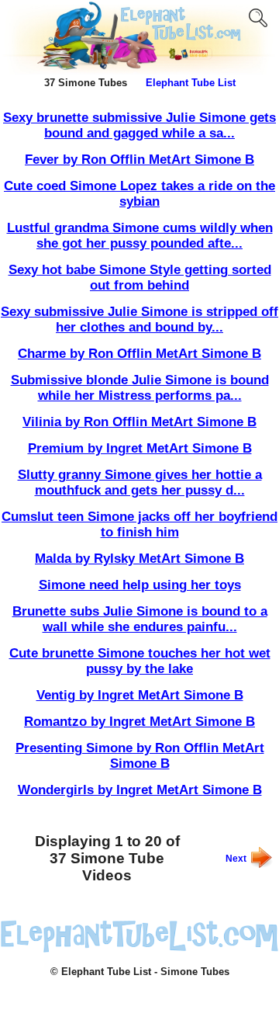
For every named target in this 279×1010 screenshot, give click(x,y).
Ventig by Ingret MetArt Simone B (139, 695)
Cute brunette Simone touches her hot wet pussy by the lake (139, 661)
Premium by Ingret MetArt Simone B (140, 448)
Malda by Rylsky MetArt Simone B (139, 558)
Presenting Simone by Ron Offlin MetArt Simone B (140, 756)
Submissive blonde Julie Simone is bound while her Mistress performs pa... (140, 388)
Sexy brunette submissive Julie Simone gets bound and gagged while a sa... (139, 125)
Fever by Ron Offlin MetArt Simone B (139, 159)
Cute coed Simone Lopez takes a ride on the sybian (139, 194)
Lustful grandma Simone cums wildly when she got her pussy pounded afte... (140, 235)
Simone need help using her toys (140, 585)
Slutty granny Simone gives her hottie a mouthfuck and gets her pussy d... (140, 482)
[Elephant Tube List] (139, 949)
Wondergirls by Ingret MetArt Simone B (140, 790)
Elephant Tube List (191, 83)
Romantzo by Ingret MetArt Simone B (139, 721)
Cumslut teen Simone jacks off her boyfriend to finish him (139, 524)
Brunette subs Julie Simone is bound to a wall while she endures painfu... (139, 619)
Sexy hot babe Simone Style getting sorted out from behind (140, 277)
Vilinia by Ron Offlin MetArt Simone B (139, 422)
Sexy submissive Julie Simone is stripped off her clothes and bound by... (139, 319)
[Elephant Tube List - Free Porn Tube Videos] (139, 71)
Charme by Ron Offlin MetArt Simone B (139, 353)
